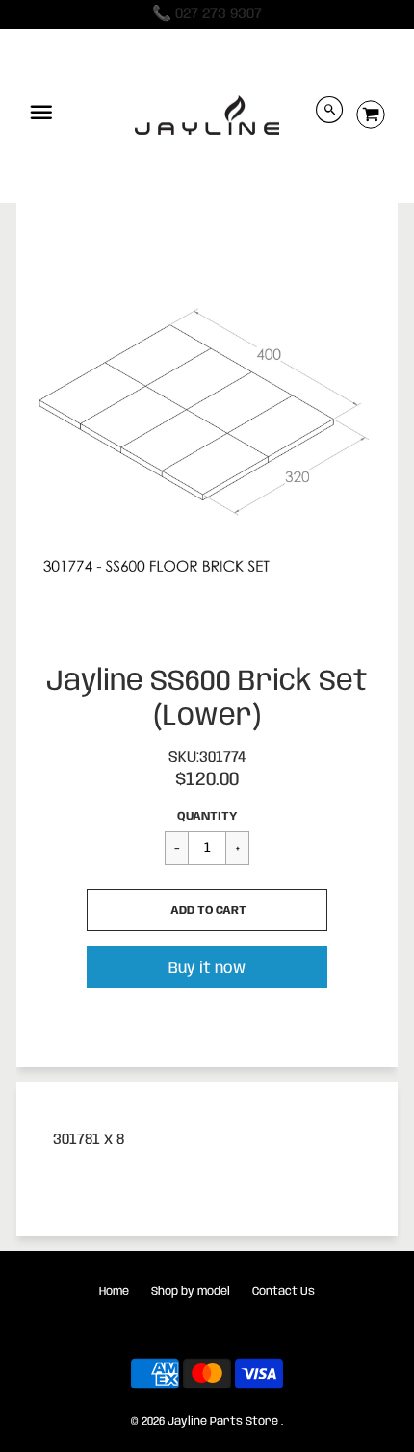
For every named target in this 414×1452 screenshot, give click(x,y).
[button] (207, 910)
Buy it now (207, 968)
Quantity (207, 816)
